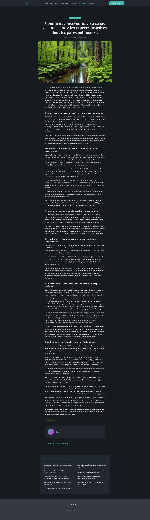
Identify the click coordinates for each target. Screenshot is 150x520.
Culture (57, 3)
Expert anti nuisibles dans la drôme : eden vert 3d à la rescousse (57, 471)
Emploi (74, 3)
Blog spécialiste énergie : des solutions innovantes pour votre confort (89, 477)
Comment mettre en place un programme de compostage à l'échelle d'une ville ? (91, 471)
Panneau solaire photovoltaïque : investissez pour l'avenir (57, 483)
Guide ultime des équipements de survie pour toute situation (58, 466)
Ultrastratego (75, 504)
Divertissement (65, 3)
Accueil (46, 3)
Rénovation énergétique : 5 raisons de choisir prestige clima (91, 483)
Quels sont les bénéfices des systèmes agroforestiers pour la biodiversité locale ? (57, 477)
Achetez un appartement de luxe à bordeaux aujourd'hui (57, 489)
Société (91, 3)
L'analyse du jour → (117, 3)
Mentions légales (71, 510)
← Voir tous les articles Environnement (57, 443)
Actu (51, 3)
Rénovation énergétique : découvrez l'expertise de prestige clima (91, 466)
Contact (81, 510)
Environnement (83, 3)
